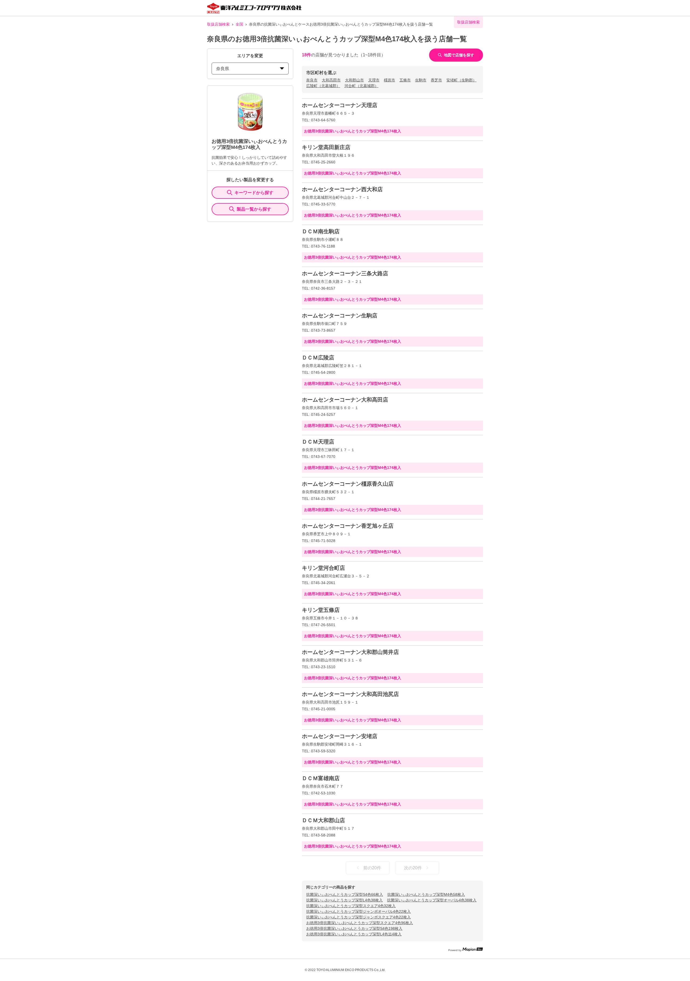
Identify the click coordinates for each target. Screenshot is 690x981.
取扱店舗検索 (218, 24)
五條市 (405, 80)
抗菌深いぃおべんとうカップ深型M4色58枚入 (426, 894)
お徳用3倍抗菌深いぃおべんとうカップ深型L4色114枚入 (354, 934)
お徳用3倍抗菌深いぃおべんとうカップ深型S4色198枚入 (354, 928)
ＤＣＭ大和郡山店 (323, 820)
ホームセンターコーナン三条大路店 (345, 273)
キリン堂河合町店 (323, 568)
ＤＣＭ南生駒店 (321, 231)
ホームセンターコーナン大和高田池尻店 (350, 694)
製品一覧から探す (254, 209)
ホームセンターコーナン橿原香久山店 (348, 484)
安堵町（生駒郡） (461, 80)
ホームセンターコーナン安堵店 (339, 736)
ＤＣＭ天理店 (318, 442)
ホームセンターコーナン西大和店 (342, 189)
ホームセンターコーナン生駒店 (339, 315)
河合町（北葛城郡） (361, 86)
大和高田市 (331, 80)
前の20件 (372, 868)
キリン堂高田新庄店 (326, 147)
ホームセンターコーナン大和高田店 (345, 400)
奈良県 (222, 68)
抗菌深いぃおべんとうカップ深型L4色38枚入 (344, 900)
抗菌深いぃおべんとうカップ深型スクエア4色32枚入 (351, 906)
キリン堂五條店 (321, 610)
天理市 (374, 80)
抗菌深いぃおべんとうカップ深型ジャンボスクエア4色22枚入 (358, 917)
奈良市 (312, 80)
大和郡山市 (354, 80)
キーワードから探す (253, 192)
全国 (239, 24)
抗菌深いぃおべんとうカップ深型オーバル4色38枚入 (432, 900)
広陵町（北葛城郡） (323, 86)
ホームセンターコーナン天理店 (339, 105)
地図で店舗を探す (459, 55)
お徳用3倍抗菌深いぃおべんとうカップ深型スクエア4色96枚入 (359, 923)
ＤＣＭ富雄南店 (321, 778)
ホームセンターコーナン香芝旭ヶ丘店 (348, 526)
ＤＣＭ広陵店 (318, 358)
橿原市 (389, 80)
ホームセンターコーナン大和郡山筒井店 (350, 652)
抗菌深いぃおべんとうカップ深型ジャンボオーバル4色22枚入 (358, 911)
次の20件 (413, 868)
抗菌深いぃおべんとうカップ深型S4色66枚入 (344, 894)
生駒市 (420, 80)
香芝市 (436, 80)
